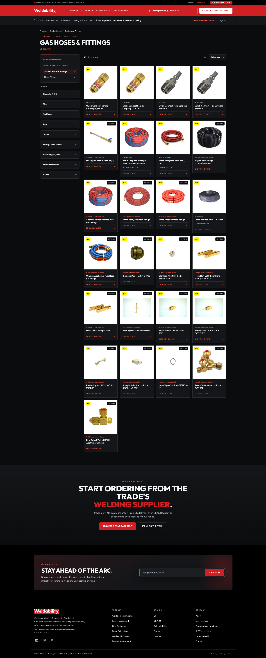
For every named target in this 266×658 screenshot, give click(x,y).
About (198, 615)
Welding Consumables (122, 615)
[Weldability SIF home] (45, 10)
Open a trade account (205, 20)
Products (76, 10)
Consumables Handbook (207, 626)
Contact (190, 3)
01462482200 (201, 3)
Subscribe (214, 572)
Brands (89, 10)
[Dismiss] (230, 20)
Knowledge (103, 10)
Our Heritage (120, 10)
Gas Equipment (56, 31)
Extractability (160, 626)
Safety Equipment (120, 620)
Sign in (222, 20)
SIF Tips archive (203, 631)
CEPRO (157, 620)
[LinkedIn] (37, 640)
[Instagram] (44, 640)
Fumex (157, 631)
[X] (52, 640)
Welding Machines (120, 636)
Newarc (157, 636)
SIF (155, 615)
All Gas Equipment (53, 59)
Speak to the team (152, 526)
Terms (230, 654)
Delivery (214, 654)
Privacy (222, 654)
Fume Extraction (120, 631)
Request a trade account (216, 10)
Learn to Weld (202, 636)
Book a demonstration (122, 641)
